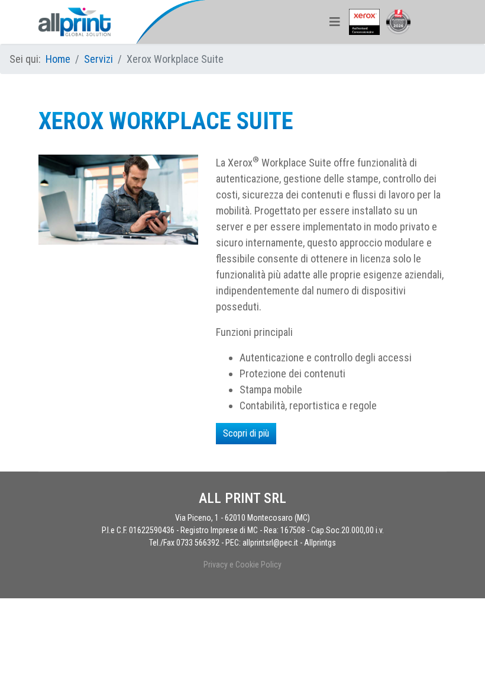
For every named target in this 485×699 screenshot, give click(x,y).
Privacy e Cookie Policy (242, 564)
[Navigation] (334, 22)
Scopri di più (246, 433)
